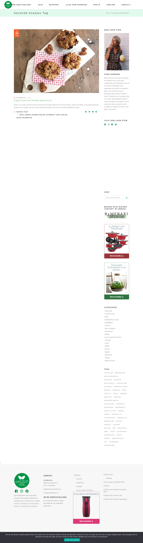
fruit (115, 393)
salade (107, 428)
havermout (50, 115)
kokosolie (116, 414)
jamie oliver (110, 411)
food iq (107, 393)
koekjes (64, 115)
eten (124, 390)
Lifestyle (108, 340)
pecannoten (27, 117)
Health (107, 334)
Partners (106, 486)
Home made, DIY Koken (113, 337)
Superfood (108, 355)
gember (123, 393)
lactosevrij (110, 417)
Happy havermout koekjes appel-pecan (33, 100)
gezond (117, 397)
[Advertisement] (116, 157)
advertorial (108, 311)
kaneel (121, 411)
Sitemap (109, 478)
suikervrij (122, 431)
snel (106, 431)
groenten (108, 407)
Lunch (107, 343)
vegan (107, 438)
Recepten (77, 475)
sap (114, 428)
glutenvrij (109, 404)
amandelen (120, 373)
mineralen (109, 421)
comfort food (120, 386)
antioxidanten (111, 376)
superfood (109, 435)
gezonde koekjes (38, 115)
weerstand (109, 445)
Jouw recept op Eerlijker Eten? (114, 482)
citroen (108, 386)
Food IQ (107, 325)
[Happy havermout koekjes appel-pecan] (56, 61)
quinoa (116, 424)
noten (119, 421)
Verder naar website (72, 540)
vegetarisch (118, 438)
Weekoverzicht (110, 361)
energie (116, 390)
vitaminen (113, 442)
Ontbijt (107, 346)
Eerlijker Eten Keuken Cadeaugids (115, 499)
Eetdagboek (109, 323)
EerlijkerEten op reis (112, 320)
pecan (19, 117)
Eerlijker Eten (108, 474)
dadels (107, 390)
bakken (28, 115)
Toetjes (107, 358)
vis (105, 442)
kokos (107, 414)
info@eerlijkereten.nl (51, 493)
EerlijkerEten (22, 97)
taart (119, 435)
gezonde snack (111, 400)
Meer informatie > (110, 109)
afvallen (108, 373)
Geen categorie (110, 328)
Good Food (108, 331)
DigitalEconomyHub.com (52, 489)
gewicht (108, 397)
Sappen (107, 352)
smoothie (122, 428)
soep (113, 431)
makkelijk (122, 417)
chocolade (122, 383)
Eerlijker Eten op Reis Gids (113, 495)
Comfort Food (22, 112)
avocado (108, 380)
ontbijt (107, 424)
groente (121, 404)
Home (108, 13)
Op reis (107, 349)
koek (58, 115)
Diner (106, 317)
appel (21, 115)
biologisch (109, 383)
